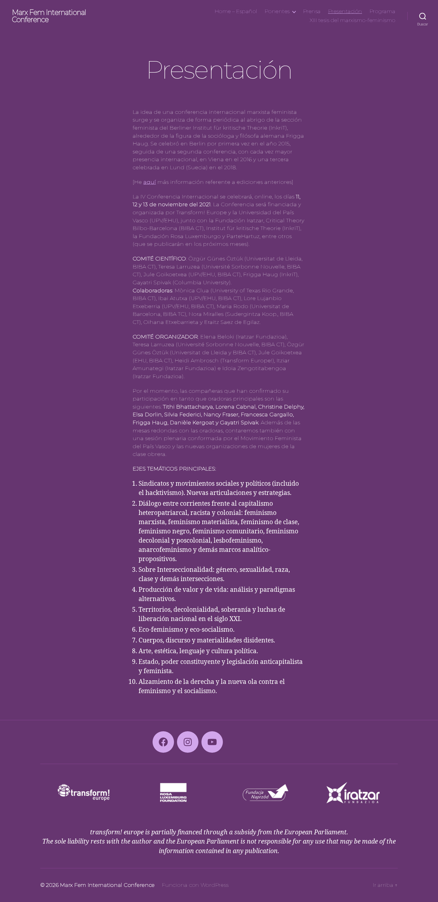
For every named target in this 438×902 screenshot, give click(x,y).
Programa (382, 11)
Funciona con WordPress (195, 885)
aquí (149, 182)
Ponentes (277, 11)
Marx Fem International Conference (49, 16)
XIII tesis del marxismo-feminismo (352, 20)
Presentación (345, 11)
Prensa (312, 11)
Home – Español (236, 11)
